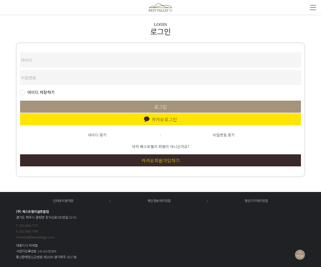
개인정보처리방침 (159, 200)
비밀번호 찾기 (224, 135)
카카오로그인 (164, 119)
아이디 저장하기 (41, 92)
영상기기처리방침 (256, 200)
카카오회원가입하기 (160, 160)
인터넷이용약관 (63, 200)
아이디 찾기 (97, 135)
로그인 (160, 106)
